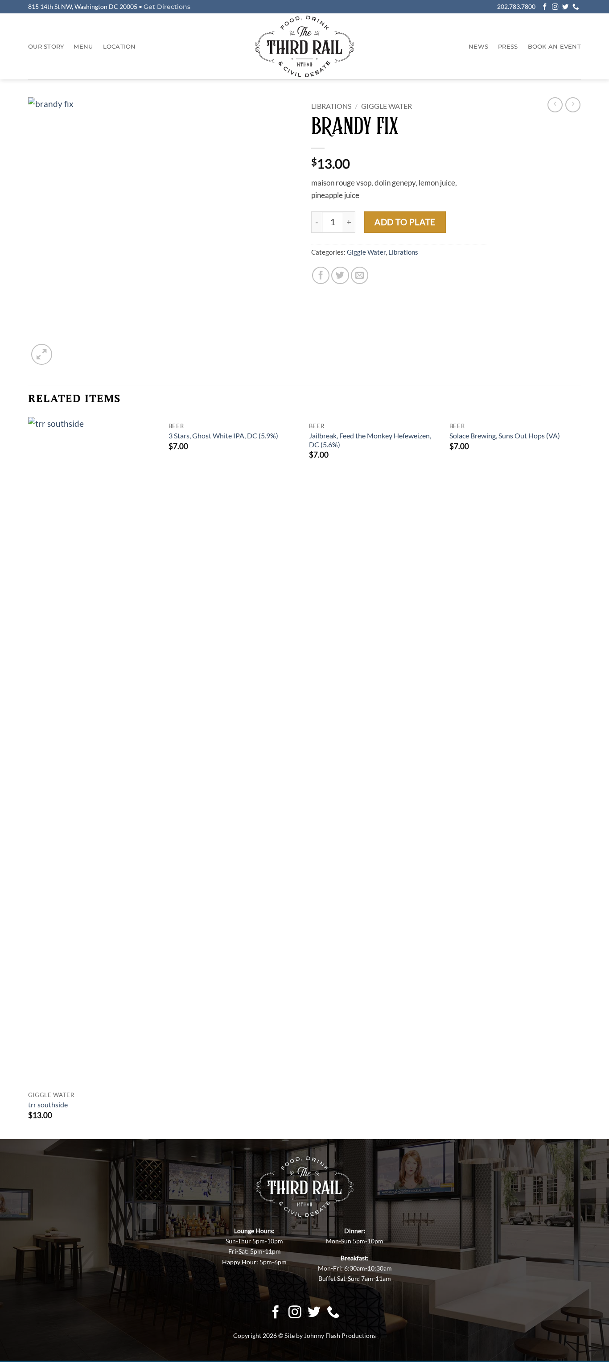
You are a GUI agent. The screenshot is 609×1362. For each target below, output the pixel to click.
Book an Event (554, 46)
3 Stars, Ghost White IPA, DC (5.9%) (223, 436)
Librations (331, 106)
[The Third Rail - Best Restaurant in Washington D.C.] (304, 46)
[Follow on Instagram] (555, 7)
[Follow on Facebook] (545, 7)
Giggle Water (386, 106)
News (478, 46)
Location (119, 46)
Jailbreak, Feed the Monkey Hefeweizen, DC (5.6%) (370, 440)
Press (508, 46)
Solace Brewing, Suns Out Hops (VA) (504, 436)
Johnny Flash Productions (340, 1335)
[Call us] (575, 7)
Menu (83, 46)
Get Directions (167, 7)
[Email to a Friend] (360, 276)
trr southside (48, 1105)
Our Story (46, 46)
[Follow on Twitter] (565, 7)
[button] (41, 354)
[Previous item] (572, 104)
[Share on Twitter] (340, 276)
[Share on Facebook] (321, 276)
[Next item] (555, 104)
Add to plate (405, 222)
